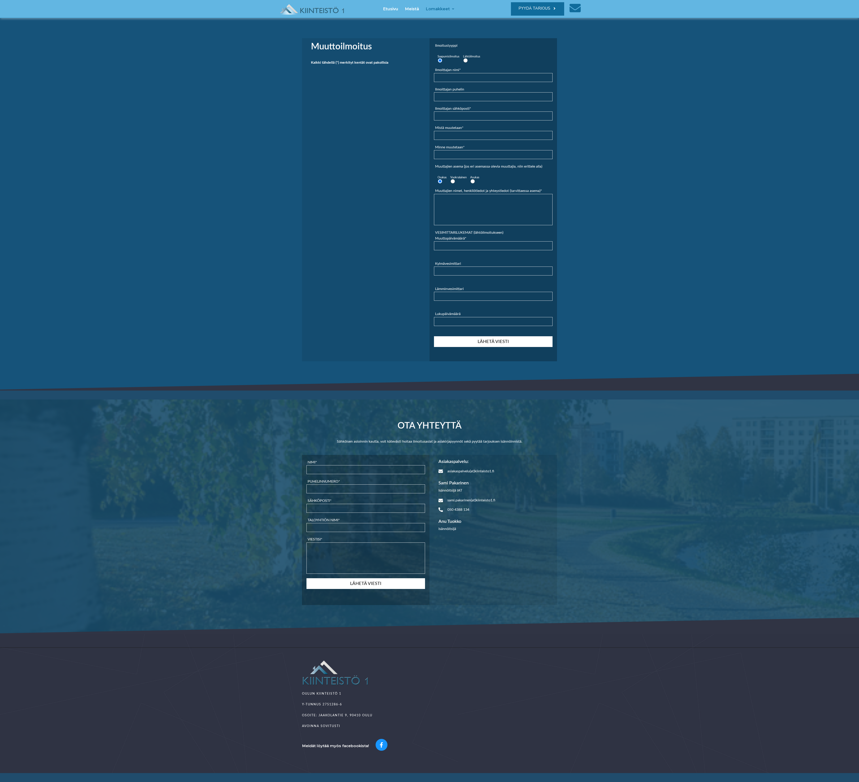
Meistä (412, 8)
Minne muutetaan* (450, 147)
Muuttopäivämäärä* (450, 238)
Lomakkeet (438, 8)
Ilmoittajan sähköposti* (453, 108)
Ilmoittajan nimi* (448, 70)
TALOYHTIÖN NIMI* (324, 520)
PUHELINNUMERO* (324, 481)
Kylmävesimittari (448, 263)
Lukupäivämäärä (448, 314)
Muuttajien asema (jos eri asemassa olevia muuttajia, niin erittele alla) (488, 166)
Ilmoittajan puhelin (449, 89)
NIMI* (312, 462)
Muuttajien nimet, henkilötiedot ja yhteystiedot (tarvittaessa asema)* (488, 191)
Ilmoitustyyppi (446, 45)
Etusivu (390, 8)
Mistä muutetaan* (449, 128)
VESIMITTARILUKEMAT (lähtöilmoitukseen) (469, 273)
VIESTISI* (315, 539)
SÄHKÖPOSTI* (320, 500)
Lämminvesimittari (449, 289)
